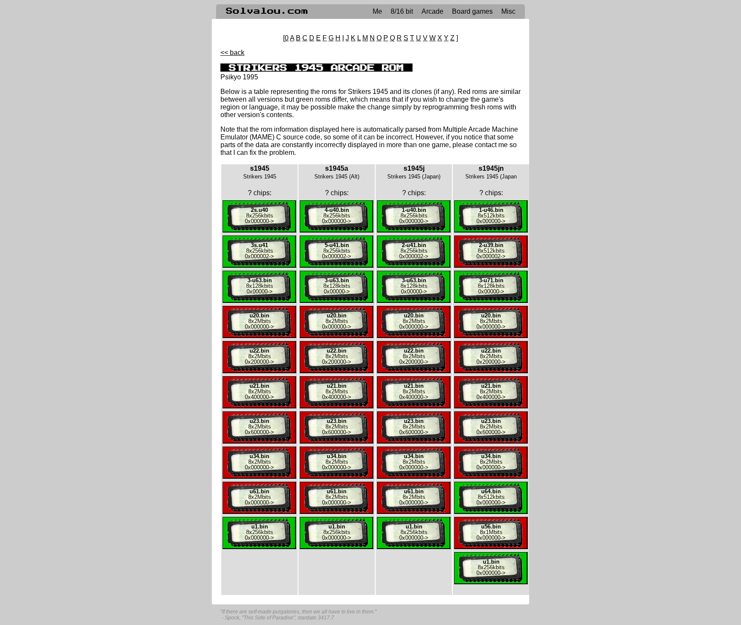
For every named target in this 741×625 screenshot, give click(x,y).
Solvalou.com (267, 11)
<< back (232, 52)
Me (377, 11)
